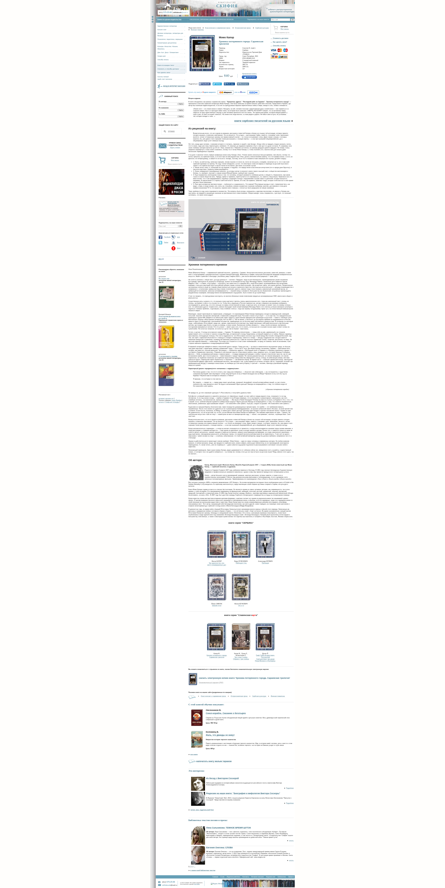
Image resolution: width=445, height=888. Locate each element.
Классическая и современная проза (218, 28)
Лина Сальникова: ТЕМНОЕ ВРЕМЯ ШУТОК (228, 828)
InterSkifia (197, 884)
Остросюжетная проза (243, 28)
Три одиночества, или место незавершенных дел (216, 564)
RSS (160, 259)
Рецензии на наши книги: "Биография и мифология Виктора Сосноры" (243, 793)
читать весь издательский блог (202, 810)
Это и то (241, 605)
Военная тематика (197, 30)
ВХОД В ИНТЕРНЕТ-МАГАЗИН (174, 86)
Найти (181, 104)
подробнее (180, 211)
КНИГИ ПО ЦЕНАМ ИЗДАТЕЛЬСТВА (169, 20)
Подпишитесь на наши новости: (259, 19)
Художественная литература (167, 26)
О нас (222, 877)
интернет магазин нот (166, 398)
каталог (161, 402)
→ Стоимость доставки (279, 38)
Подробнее (290, 788)
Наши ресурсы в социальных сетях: (171, 233)
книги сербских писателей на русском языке (262, 120)
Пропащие (265, 563)
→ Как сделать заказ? (278, 42)
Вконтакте (180, 242)
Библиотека (282, 877)
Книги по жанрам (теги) (165, 65)
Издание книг (270, 877)
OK (293, 20)
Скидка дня (161, 56)
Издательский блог (233, 877)
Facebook (167, 237)
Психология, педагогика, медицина (170, 39)
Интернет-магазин (257, 877)
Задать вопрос (175, 147)
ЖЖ (178, 237)
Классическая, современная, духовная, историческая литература (212, 19)
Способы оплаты (163, 59)
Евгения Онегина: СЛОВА (219, 847)
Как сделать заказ (163, 72)
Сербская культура (262, 28)
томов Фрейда (176, 400)
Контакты (245, 877)
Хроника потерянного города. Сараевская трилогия (217, 656)
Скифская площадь (172, 402)
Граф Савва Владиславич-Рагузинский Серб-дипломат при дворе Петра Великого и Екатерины (265, 658)
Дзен (178, 248)
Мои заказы (285, 29)
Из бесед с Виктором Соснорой (222, 778)
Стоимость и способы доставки (168, 69)
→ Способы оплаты (278, 45)
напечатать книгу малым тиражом (214, 761)
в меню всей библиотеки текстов (202, 870)
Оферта (291, 877)
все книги (194, 754)
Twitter (166, 242)
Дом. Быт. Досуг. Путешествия (167, 52)
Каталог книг (161, 29)
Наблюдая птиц (241, 563)
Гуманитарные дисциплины (166, 43)
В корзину (251, 77)
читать (291, 841)
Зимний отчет (216, 605)
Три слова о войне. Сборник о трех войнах (241, 658)
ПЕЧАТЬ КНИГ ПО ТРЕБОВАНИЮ (173, 202)
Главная (215, 877)
